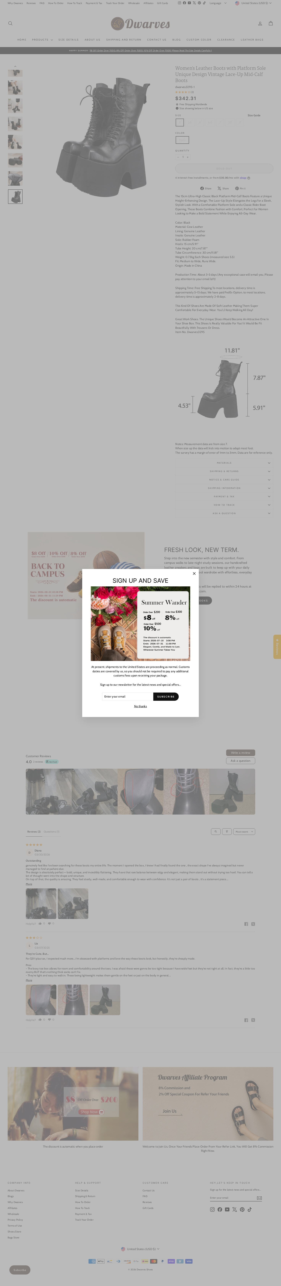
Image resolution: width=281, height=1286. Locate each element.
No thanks (140, 706)
